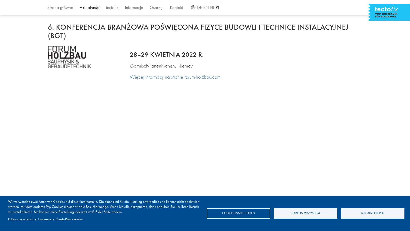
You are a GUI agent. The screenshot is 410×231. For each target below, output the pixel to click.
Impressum (44, 219)
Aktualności (90, 8)
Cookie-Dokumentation (69, 219)
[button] (85, 57)
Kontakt (176, 8)
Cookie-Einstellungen (238, 213)
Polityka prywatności (20, 219)
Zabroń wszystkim (306, 213)
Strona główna (60, 8)
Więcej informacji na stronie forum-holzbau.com (175, 77)
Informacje (134, 8)
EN (206, 8)
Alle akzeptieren (373, 213)
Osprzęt (156, 8)
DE (199, 8)
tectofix (112, 8)
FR (212, 8)
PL (218, 8)
